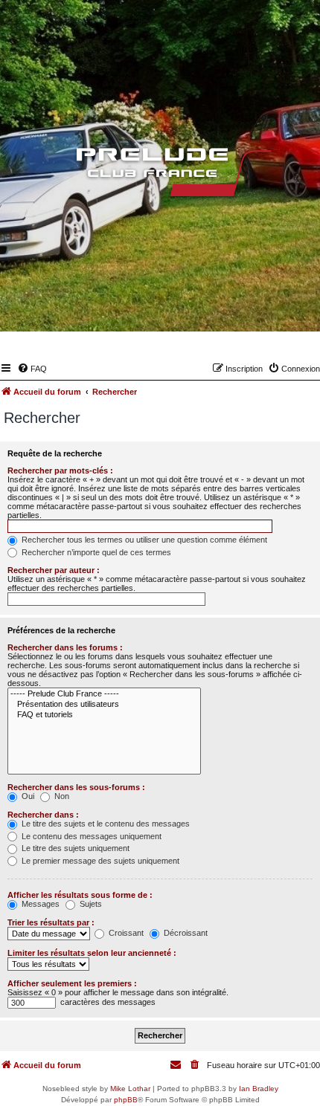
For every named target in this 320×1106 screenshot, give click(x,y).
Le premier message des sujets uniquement (99, 860)
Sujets (89, 903)
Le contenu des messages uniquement (90, 836)
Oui (26, 796)
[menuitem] (32, 369)
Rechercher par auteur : (53, 570)
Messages (39, 903)
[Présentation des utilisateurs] (104, 704)
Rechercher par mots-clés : (60, 470)
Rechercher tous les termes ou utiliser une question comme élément (143, 539)
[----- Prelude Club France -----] (104, 694)
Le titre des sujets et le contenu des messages (104, 823)
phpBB (126, 1100)
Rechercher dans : (43, 814)
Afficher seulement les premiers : (72, 983)
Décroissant (184, 932)
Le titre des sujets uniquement (74, 848)
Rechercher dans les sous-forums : (76, 787)
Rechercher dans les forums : (65, 647)
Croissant (125, 932)
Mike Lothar (130, 1088)
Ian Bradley (258, 1088)
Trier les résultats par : (51, 922)
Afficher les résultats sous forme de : (80, 894)
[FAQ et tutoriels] (104, 715)
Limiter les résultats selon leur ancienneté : (91, 952)
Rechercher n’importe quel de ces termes (95, 552)
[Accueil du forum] (160, 175)
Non (60, 796)
